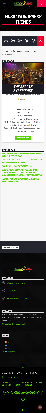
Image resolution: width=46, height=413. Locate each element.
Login (9, 342)
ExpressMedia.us (10, 377)
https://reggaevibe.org (16, 283)
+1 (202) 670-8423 (13, 290)
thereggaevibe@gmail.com (17, 298)
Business (28, 385)
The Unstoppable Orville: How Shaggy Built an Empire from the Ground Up (22, 160)
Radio (9, 348)
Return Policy (27, 382)
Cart (18, 385)
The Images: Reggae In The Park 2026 (17, 166)
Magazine (11, 352)
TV (8, 345)
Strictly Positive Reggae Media (14, 324)
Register (8, 339)
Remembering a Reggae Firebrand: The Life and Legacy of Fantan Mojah (22, 154)
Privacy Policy (11, 382)
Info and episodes (23, 138)
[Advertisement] (23, 212)
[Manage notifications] (40, 407)
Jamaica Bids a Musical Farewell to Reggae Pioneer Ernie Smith (20, 180)
